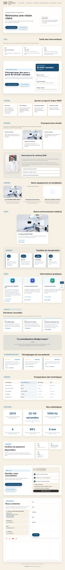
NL (62, 287)
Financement (53, 2)
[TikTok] (10, 538)
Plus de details (22, 240)
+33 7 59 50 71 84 (9, 522)
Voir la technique (21, 242)
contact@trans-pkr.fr (10, 527)
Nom (33, 502)
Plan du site (27, 566)
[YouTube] (13, 538)
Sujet (33, 517)
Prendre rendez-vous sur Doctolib (14, 484)
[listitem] (46, 474)
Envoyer (36, 534)
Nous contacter (27, 299)
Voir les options (25, 84)
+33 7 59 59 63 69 (9, 533)
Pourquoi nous (29, 2)
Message (34, 522)
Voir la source (11, 367)
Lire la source (8, 328)
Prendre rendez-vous (44, 2)
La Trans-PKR (21, 2)
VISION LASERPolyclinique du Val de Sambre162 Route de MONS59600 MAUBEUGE (12, 515)
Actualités (36, 2)
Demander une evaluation (12, 84)
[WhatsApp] (16, 538)
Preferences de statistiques (35, 566)
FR (62, 282)
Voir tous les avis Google (57, 354)
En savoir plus (23, 27)
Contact (59, 2)
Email (33, 507)
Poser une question (11, 489)
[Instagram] (6, 538)
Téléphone (34, 512)
